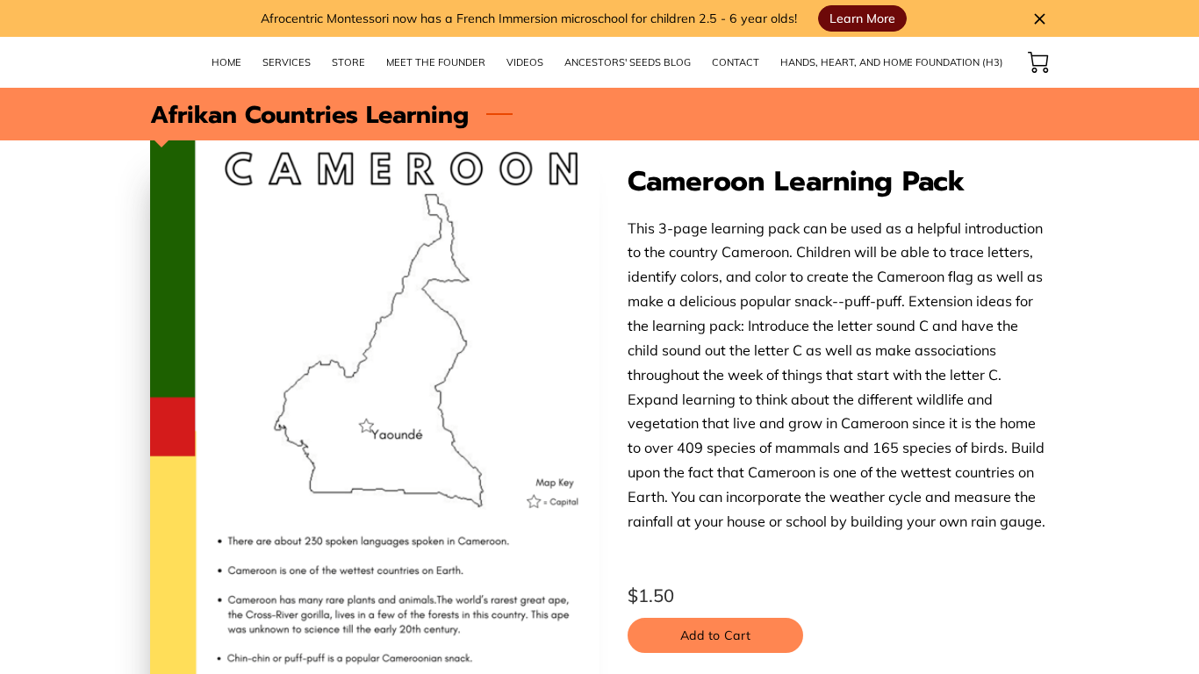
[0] (1038, 62)
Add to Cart (715, 635)
